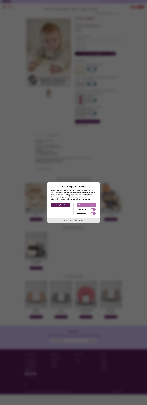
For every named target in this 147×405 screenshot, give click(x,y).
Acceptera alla (61, 205)
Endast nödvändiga (86, 205)
